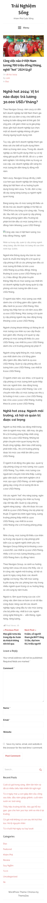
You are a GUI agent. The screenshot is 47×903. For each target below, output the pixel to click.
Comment (8, 668)
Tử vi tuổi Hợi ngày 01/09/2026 (18, 828)
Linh (8, 78)
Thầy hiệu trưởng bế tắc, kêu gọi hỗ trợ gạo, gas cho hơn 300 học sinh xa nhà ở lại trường (23, 810)
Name (6, 708)
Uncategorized (10, 876)
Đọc (7, 81)
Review (6, 860)
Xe (4, 882)
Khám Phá (8, 854)
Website (7, 732)
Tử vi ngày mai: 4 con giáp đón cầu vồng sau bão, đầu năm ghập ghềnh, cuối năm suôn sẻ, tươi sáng (23, 797)
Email (6, 720)
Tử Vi (5, 871)
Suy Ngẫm (8, 865)
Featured (7, 849)
